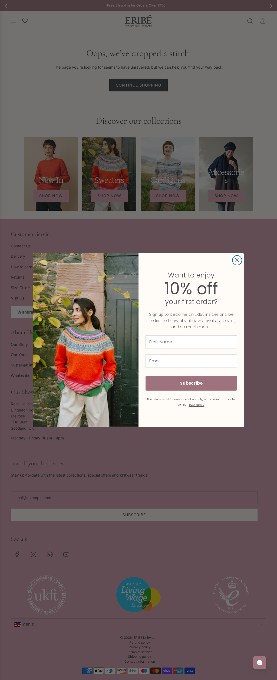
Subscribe (191, 383)
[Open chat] (259, 662)
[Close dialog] (237, 260)
